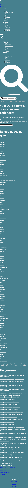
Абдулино (2, 144)
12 (25, 365)
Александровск (4, 178)
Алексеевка (3, 182)
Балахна (2, 294)
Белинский (2, 329)
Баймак (2, 282)
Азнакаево (2, 155)
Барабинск (2, 303)
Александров (3, 175)
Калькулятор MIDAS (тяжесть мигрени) (11, 455)
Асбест (2, 251)
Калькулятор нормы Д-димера (8, 404)
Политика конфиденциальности (7, 467)
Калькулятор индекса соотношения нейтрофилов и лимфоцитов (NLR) (10, 396)
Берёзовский (3, 361)
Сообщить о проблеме (5, 472)
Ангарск (2, 204)
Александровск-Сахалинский (7, 180)
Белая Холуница (4, 320)
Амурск (2, 198)
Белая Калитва (4, 318)
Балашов (2, 298)
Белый (1, 354)
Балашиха (2, 296)
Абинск (2, 146)
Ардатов (2, 224)
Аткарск (2, 260)
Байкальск (2, 280)
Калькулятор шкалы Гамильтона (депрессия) (12, 460)
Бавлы (1, 276)
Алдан (1, 171)
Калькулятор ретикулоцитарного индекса (12, 427)
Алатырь (2, 169)
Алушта (2, 193)
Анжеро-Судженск (4, 209)
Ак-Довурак (3, 160)
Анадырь (2, 200)
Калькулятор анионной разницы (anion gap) (12, 450)
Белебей (2, 325)
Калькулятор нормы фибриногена (9, 402)
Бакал (1, 285)
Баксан (2, 287)
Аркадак (2, 231)
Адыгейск (2, 153)
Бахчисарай (3, 314)
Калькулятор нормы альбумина (9, 409)
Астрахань (2, 258)
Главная (2, 101)
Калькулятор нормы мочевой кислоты (11, 414)
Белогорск (2, 334)
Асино (1, 253)
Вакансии (14, 484)
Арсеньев (2, 238)
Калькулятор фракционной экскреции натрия (13, 437)
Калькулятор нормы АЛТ (7, 424)
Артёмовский (3, 247)
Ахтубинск (2, 262)
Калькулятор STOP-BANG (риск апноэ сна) (12, 452)
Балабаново (3, 289)
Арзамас (2, 229)
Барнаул (2, 307)
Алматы (2, 189)
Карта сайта (3, 470)
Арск (1, 240)
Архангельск (3, 249)
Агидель (2, 149)
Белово (2, 332)
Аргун (1, 222)
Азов (1, 157)
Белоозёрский (3, 343)
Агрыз (1, 151)
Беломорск (3, 341)
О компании (14, 481)
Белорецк (2, 345)
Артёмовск (3, 245)
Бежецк (2, 316)
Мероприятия (9, 23)
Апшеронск (3, 218)
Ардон (1, 227)
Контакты (2, 474)
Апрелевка (3, 215)
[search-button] (14, 92)
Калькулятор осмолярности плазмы (10, 447)
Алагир (2, 164)
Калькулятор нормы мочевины (8, 417)
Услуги (7, 19)
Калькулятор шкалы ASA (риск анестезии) (12, 379)
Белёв (1, 327)
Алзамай (2, 186)
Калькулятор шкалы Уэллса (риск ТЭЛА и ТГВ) (13, 393)
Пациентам (6, 10)
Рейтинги (7, 29)
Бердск (2, 356)
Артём (1, 242)
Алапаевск (3, 166)
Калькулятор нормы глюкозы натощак (11, 419)
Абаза (1, 140)
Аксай (1, 162)
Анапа (1, 202)
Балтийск (2, 300)
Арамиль (2, 220)
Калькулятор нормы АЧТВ (7, 399)
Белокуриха (3, 338)
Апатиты (2, 213)
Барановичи (3, 305)
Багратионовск (4, 278)
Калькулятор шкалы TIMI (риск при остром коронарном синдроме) (12, 382)
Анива (1, 211)
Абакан (2, 142)
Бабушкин (2, 274)
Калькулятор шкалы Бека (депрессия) (11, 457)
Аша (1, 269)
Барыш (1, 309)
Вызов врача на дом (3, 5)
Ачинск (2, 265)
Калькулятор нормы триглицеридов (10, 407)
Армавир (2, 233)
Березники (2, 358)
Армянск (2, 236)
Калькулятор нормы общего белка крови (11, 412)
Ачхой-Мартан (3, 267)
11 (20, 365)
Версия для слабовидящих (9, 98)
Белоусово (2, 349)
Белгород (2, 323)
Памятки (7, 17)
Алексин (2, 184)
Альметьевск (3, 195)
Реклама (7, 30)
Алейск (2, 173)
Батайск (2, 312)
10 (16, 365)
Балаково (2, 291)
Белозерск (2, 336)
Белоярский (3, 352)
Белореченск (3, 347)
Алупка (2, 191)
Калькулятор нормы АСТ (7, 422)
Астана (2, 256)
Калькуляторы (9, 12)
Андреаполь (3, 207)
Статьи (7, 11)
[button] (1, 35)
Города (4, 8)
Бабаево (2, 271)
